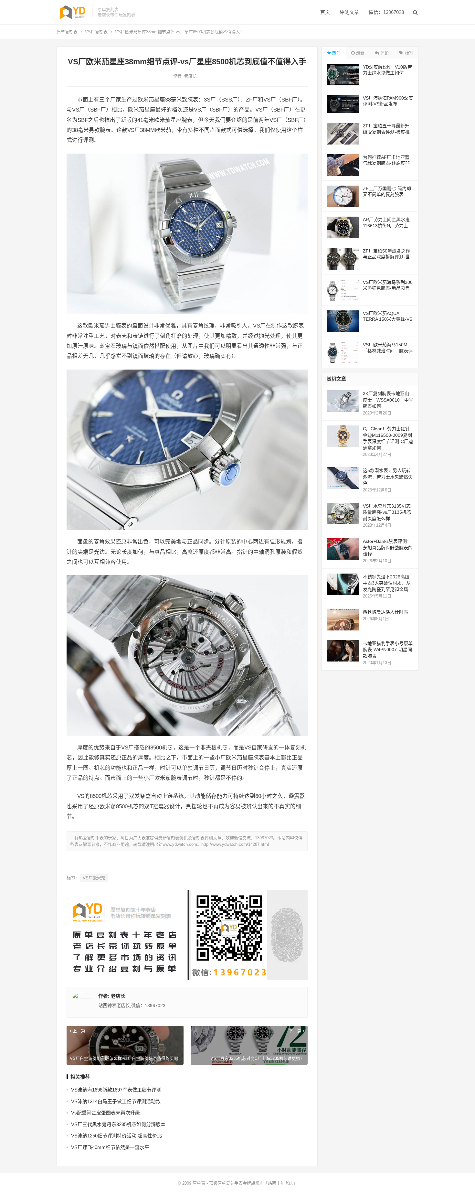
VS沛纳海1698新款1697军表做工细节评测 (116, 1089)
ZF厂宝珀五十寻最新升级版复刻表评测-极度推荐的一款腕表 (386, 131)
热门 (336, 52)
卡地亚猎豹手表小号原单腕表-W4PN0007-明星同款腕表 (388, 650)
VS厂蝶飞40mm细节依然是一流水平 (110, 1147)
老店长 (190, 75)
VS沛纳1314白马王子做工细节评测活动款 (116, 1101)
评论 (384, 52)
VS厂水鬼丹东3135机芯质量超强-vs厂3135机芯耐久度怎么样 (387, 512)
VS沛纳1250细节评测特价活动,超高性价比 (116, 1135)
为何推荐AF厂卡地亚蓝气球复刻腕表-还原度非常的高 (386, 163)
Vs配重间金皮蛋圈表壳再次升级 (105, 1112)
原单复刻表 (67, 31)
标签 (408, 52)
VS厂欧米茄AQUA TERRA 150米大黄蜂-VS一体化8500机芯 (387, 319)
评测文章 (349, 12)
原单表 (199, 1183)
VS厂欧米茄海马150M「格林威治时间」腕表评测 (388, 350)
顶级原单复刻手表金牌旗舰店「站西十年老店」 (253, 1183)
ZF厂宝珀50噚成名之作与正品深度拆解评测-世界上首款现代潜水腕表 (386, 256)
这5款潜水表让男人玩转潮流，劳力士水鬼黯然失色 (388, 477)
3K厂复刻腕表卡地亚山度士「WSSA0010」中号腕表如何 (388, 400)
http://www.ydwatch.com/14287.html (235, 844)
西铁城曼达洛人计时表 (385, 612)
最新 (359, 52)
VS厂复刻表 (96, 31)
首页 (325, 12)
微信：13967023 (386, 12)
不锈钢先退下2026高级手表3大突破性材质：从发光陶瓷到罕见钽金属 (387, 583)
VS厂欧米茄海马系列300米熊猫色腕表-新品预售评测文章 (388, 288)
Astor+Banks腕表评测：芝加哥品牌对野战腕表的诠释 (388, 547)
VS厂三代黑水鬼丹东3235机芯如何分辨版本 (118, 1124)
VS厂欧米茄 (94, 878)
